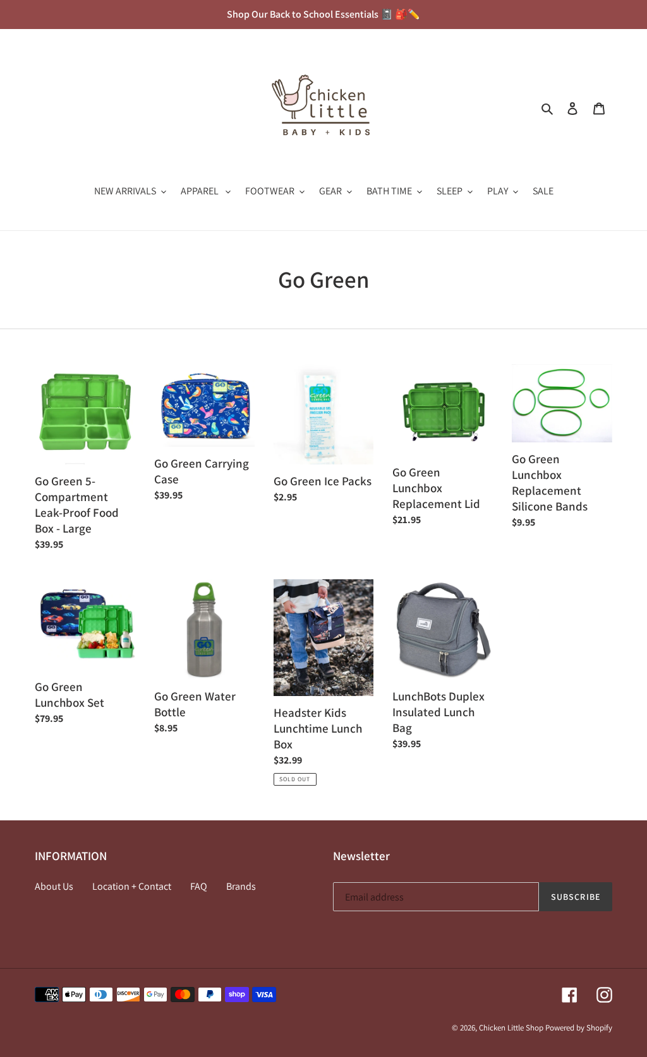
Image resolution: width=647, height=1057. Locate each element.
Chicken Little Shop (511, 1027)
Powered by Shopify (578, 1027)
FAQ (198, 886)
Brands (241, 886)
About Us (54, 886)
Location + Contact (131, 886)
